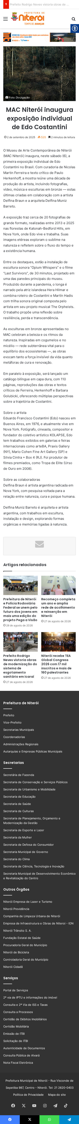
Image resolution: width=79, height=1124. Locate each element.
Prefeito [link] (8, 715)
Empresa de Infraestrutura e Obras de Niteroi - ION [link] (38, 923)
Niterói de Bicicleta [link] (16, 952)
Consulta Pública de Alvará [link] (21, 1055)
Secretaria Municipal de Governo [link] (25, 852)
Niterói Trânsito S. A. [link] (17, 930)
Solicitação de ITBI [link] (15, 1041)
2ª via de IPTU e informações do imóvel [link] (30, 997)
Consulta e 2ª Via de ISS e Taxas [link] (25, 1004)
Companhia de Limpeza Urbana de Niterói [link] (31, 916)
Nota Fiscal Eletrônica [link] (18, 1062)
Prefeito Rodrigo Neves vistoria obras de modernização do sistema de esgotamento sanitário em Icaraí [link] (20, 666)
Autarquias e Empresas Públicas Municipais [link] (32, 751)
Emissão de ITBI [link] (14, 1033)
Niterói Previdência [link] (16, 909)
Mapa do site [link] (56, 1094)
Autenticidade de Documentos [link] (24, 1048)
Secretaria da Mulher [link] (17, 837)
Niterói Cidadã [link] (13, 967)
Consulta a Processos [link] (18, 1012)
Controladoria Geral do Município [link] (25, 959)
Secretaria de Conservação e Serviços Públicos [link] (35, 782)
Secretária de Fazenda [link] (18, 775)
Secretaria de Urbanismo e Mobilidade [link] (29, 789)
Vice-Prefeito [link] (12, 722)
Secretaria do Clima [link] (16, 859)
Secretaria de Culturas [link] (18, 811)
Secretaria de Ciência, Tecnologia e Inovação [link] (33, 866)
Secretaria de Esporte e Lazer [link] (23, 830)
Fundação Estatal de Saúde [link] (22, 938)
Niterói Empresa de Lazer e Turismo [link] (27, 901)
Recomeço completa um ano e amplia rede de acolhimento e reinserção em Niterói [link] (58, 607)
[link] (5, 20)
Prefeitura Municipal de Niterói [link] (26, 1080)
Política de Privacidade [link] (29, 1094)
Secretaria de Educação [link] (19, 796)
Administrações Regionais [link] (20, 744)
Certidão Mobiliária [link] (16, 1026)
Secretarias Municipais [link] (18, 729)
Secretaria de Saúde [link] (17, 804)
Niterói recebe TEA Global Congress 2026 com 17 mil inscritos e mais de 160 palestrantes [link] (56, 664)
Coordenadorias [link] (14, 737)
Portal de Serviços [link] (15, 990)
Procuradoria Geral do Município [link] (25, 945)
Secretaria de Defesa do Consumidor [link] (28, 844)
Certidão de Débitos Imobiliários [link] (25, 1019)
